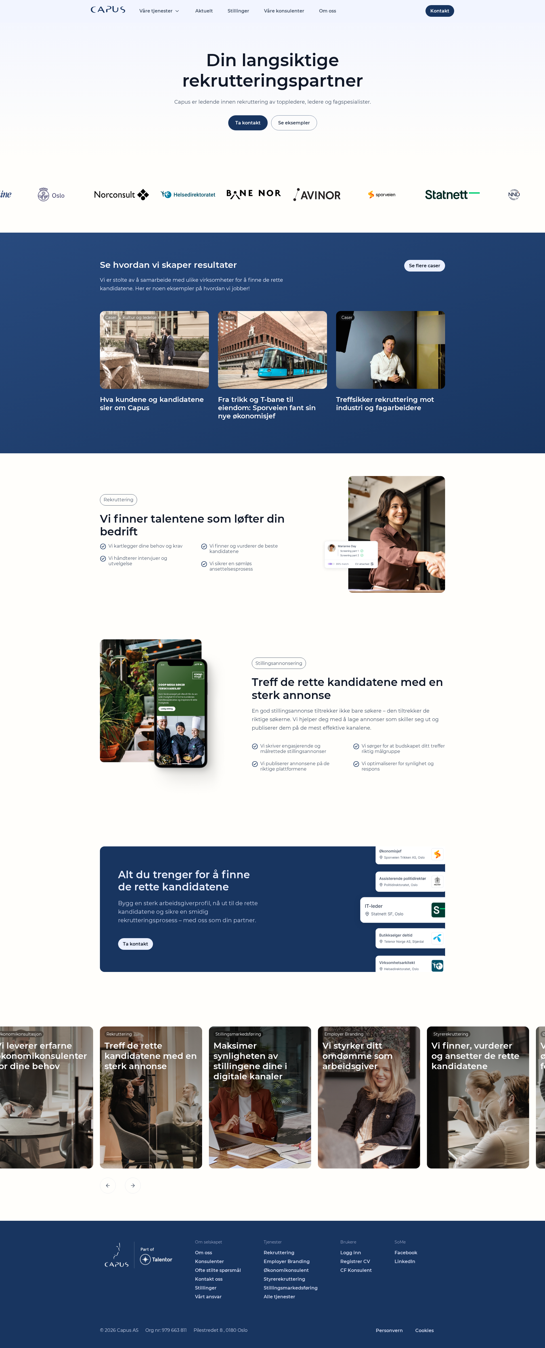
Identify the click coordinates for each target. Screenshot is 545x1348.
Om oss (327, 11)
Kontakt (439, 11)
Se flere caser (424, 265)
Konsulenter (209, 1261)
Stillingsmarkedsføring (291, 1288)
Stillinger (238, 11)
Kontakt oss (209, 1279)
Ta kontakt (248, 123)
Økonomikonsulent (286, 1270)
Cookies (424, 1330)
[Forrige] (108, 1185)
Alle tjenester (279, 1296)
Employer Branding (287, 1261)
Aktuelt (204, 11)
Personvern (389, 1330)
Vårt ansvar (208, 1296)
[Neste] (133, 1185)
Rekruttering (279, 1252)
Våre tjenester (156, 11)
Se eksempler (294, 123)
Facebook (406, 1252)
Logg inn (350, 1252)
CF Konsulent (356, 1270)
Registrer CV (355, 1261)
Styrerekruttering (284, 1279)
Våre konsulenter (284, 11)
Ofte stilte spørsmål (218, 1270)
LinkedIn (405, 1261)
